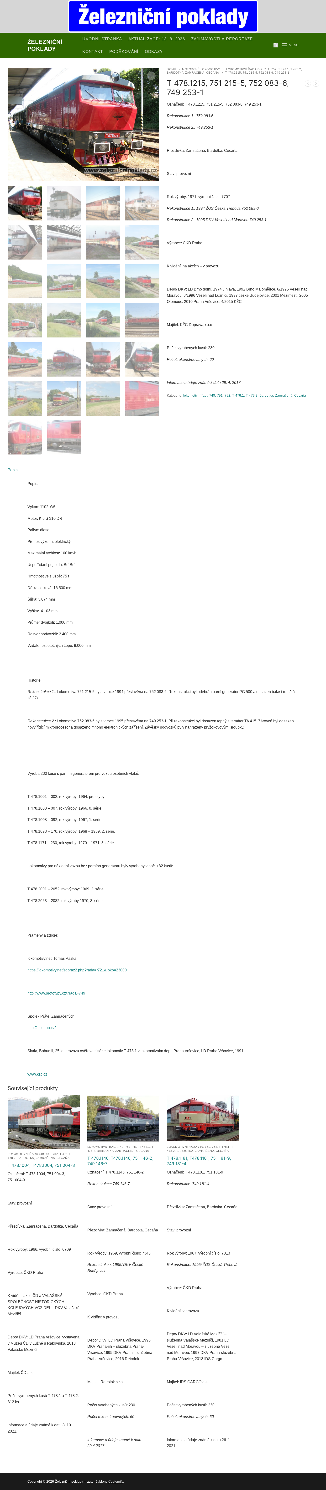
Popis (13, 470)
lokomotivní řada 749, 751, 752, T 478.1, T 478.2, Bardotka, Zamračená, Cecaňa (244, 395)
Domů (171, 69)
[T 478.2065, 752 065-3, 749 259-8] (308, 84)
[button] (151, 75)
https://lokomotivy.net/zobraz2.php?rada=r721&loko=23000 (77, 970)
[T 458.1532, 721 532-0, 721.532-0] (316, 84)
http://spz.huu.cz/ (41, 1028)
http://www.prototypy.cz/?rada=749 (56, 993)
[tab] (13, 469)
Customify (115, 1481)
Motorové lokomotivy (201, 69)
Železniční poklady (44, 45)
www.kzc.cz (37, 1074)
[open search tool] (275, 45)
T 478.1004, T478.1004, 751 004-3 (41, 1165)
